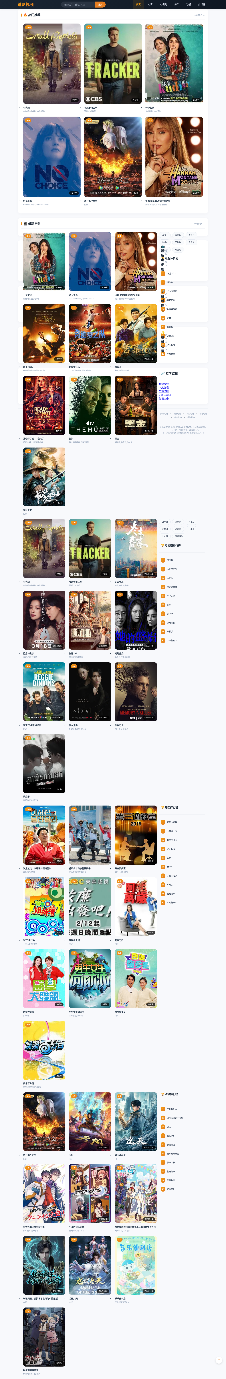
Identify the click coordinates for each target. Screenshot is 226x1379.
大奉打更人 (172, 640)
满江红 (170, 282)
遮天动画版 (120, 1155)
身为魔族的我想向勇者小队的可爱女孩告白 (135, 1227)
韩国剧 (191, 521)
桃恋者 (26, 796)
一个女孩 (149, 107)
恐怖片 (178, 242)
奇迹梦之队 (74, 366)
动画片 (178, 249)
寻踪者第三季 (90, 107)
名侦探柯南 (172, 1109)
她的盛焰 (119, 653)
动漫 (188, 4)
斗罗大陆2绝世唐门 (175, 1118)
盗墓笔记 (171, 336)
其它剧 (165, 536)
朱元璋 (170, 560)
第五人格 (171, 1162)
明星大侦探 (172, 822)
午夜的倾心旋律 (76, 1227)
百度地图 (177, 414)
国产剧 (165, 521)
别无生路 (27, 200)
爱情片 (191, 235)
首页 (138, 4)
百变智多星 (120, 1012)
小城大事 (171, 353)
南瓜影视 (164, 387)
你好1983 (74, 653)
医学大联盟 (28, 1012)
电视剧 (163, 4)
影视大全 (164, 398)
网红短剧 (179, 536)
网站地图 (164, 414)
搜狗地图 (191, 417)
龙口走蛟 (27, 510)
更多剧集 (166, 256)
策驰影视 (164, 391)
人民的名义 (172, 569)
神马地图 (203, 414)
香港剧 (178, 521)
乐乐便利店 (120, 1298)
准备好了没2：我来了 (33, 438)
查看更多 (198, 15)
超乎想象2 (28, 366)
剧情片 (191, 242)
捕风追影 (171, 300)
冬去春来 (119, 581)
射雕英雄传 (172, 309)
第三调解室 (120, 868)
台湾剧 (178, 529)
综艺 (176, 4)
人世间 (170, 578)
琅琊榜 (170, 327)
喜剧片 (178, 235)
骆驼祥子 (171, 1180)
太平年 (170, 613)
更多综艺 (166, 299)
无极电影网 (165, 394)
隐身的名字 (28, 653)
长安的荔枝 (172, 291)
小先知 (26, 107)
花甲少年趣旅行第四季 (80, 868)
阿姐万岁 (119, 940)
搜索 (100, 5)
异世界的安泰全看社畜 (34, 1227)
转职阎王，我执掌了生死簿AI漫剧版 (40, 1298)
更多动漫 (166, 340)
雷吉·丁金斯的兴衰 (32, 725)
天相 (71, 1155)
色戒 (169, 318)
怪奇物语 (171, 893)
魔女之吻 (73, 725)
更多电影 (198, 224)
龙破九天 (73, 1298)
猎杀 (71, 438)
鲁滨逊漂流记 (173, 1153)
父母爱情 (171, 622)
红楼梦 (170, 631)
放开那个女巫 (90, 200)
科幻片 (165, 242)
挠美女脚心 (172, 840)
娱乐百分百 (28, 1083)
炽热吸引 (171, 1189)
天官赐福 (171, 1144)
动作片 (165, 235)
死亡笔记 (171, 1135)
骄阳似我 (171, 345)
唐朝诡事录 (172, 587)
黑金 (117, 438)
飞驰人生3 (171, 273)
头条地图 (178, 417)
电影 (150, 4)
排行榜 (201, 4)
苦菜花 (118, 366)
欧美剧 (165, 529)
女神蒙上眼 (172, 831)
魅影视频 (26, 4)
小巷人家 (171, 596)
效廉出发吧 (74, 940)
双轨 (169, 604)
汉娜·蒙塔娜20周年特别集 (157, 200)
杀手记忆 (119, 725)
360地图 (190, 414)
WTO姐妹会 (29, 940)
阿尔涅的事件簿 (30, 1370)
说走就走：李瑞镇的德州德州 (37, 868)
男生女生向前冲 (76, 1012)
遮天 (169, 1127)
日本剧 (191, 529)
